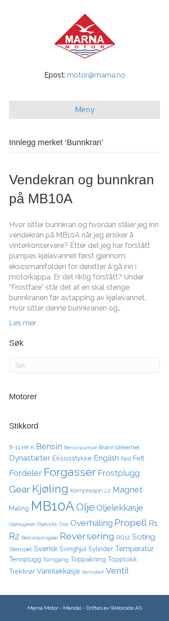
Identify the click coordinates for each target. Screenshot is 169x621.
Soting (143, 536)
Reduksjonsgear (39, 537)
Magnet (127, 489)
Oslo (64, 524)
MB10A (52, 506)
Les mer (22, 323)
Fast (126, 458)
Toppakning (88, 559)
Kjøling (50, 488)
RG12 (123, 537)
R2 (14, 536)
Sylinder (100, 549)
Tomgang (56, 559)
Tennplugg (25, 559)
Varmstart (93, 572)
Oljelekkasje (119, 507)
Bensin (49, 446)
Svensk (46, 548)
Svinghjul (73, 549)
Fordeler (25, 473)
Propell (130, 522)
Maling (19, 508)
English (106, 457)
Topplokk (122, 559)
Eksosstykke (72, 458)
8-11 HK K (21, 447)
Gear (19, 489)
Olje (85, 507)
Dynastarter (29, 457)
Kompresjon (86, 490)
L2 (108, 490)
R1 (153, 523)
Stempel (20, 549)
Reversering (87, 536)
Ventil (117, 570)
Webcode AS (126, 608)
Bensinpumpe (80, 447)
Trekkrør (22, 571)
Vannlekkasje (58, 571)
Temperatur (134, 548)
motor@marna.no (96, 75)
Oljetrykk (47, 524)
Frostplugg (119, 473)
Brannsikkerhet (119, 447)
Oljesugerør (22, 524)
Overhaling (91, 523)
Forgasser (70, 472)
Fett (138, 458)
